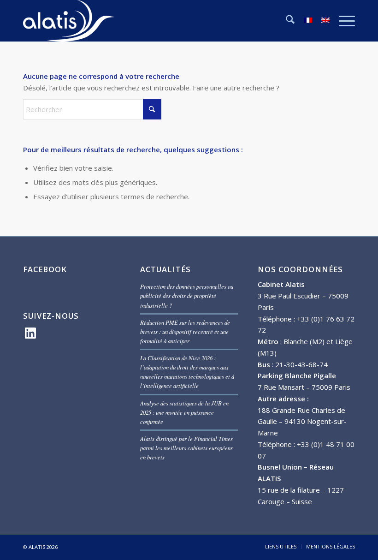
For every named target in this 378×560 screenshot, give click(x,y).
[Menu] (342, 21)
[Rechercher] (286, 21)
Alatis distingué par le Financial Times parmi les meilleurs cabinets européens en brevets (186, 448)
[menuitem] (286, 21)
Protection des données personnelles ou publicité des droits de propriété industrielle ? (186, 295)
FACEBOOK (45, 269)
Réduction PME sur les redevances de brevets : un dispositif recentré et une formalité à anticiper (185, 331)
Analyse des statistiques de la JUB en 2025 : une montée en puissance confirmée (184, 412)
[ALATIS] (69, 21)
